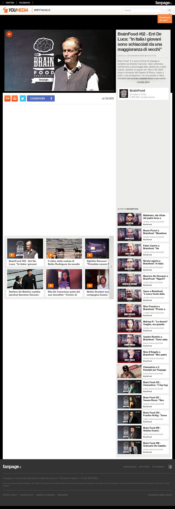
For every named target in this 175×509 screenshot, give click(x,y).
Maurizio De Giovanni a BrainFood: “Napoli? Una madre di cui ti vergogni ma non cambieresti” (155, 277)
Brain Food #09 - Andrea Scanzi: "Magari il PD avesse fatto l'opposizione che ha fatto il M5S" (155, 429)
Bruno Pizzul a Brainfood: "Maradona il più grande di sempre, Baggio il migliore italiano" (154, 232)
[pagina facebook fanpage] (170, 467)
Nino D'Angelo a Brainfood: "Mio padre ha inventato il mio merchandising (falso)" (155, 353)
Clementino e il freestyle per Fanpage (154, 368)
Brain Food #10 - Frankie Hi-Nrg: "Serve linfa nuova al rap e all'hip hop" (155, 414)
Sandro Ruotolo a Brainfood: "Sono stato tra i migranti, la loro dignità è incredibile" (155, 338)
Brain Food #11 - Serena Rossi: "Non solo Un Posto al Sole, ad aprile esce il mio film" (155, 399)
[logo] (164, 3)
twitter (10, 3)
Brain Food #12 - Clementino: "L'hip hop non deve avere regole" (155, 384)
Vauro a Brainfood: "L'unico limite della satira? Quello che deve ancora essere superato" (154, 292)
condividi (37, 98)
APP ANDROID (158, 467)
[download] (15, 98)
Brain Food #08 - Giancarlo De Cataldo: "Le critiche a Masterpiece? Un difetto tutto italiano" (154, 444)
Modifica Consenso (45, 495)
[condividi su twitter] (23, 98)
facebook (24, 3)
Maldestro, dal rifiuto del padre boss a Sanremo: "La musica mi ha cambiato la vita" (155, 217)
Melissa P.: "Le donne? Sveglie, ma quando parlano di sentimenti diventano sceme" (155, 323)
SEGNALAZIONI (129, 467)
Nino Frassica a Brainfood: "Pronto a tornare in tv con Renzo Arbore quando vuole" (155, 308)
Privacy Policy (10, 495)
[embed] (7, 98)
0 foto (143, 94)
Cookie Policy (27, 495)
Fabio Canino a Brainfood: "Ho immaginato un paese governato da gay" (154, 247)
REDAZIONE (63, 495)
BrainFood (137, 90)
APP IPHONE (144, 467)
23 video (134, 94)
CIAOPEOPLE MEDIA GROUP (160, 495)
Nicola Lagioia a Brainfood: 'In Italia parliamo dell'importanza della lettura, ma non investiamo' (154, 262)
